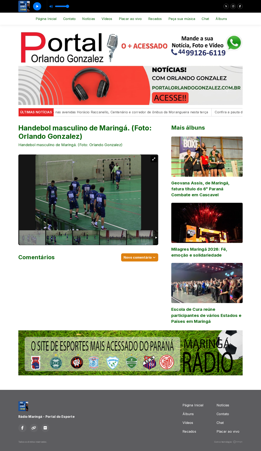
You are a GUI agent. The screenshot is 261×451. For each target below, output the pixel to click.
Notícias (88, 19)
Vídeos (107, 19)
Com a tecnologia (223, 442)
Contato (69, 19)
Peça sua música (181, 19)
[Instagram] (233, 6)
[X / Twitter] (226, 6)
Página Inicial (46, 19)
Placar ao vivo (130, 19)
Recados (155, 19)
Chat (205, 19)
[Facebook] (240, 6)
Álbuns (221, 19)
